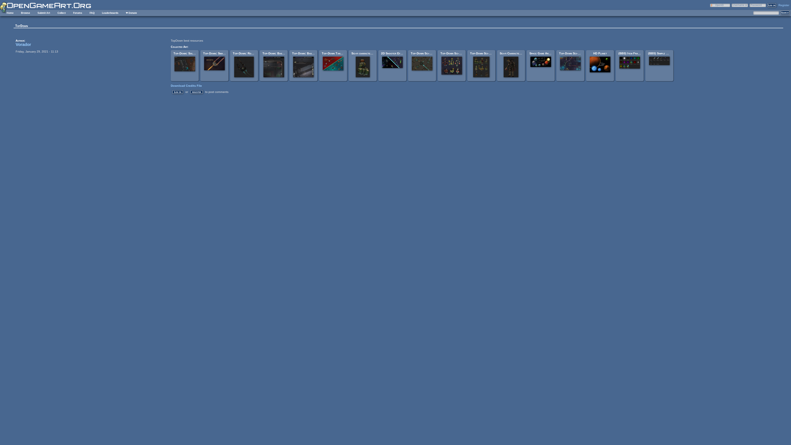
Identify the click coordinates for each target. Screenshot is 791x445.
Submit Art (43, 13)
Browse (25, 13)
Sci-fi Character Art (513, 53)
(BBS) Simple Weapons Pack (666, 53)
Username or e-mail (740, 5)
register (196, 92)
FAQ (92, 13)
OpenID (719, 5)
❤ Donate (131, 13)
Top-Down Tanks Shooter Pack (342, 53)
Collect (61, 13)
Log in (177, 92)
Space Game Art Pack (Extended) (550, 53)
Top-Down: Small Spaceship (221, 53)
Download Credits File (186, 85)
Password (756, 5)
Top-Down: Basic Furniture (279, 53)
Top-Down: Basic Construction (312, 53)
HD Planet (600, 53)
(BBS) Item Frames (630, 53)
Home (10, 13)
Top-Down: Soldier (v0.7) (189, 53)
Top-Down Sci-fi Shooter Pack (578, 53)
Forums (77, 13)
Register (783, 5)
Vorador (23, 44)
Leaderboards (110, 13)
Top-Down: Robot (244, 53)
